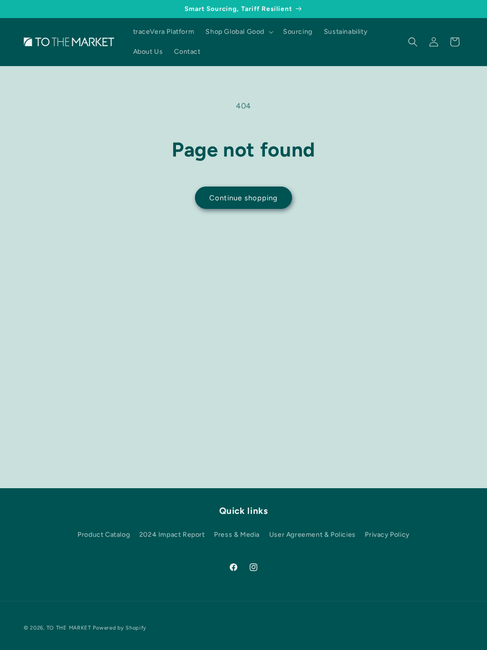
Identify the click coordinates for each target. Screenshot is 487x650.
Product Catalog (104, 535)
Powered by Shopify (119, 628)
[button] (238, 32)
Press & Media (237, 535)
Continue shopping (243, 198)
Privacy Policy (387, 535)
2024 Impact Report (172, 535)
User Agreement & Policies (312, 535)
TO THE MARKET (69, 628)
